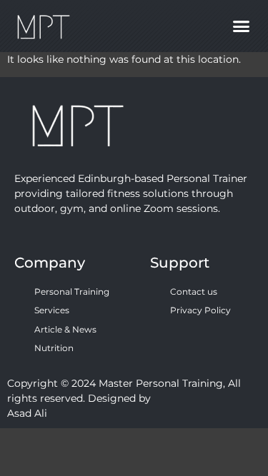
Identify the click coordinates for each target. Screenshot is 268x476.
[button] (241, 26)
